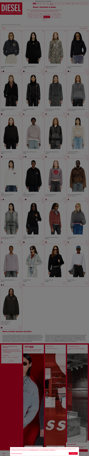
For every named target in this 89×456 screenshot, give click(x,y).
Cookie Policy (52, 450)
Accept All (73, 453)
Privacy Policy (45, 450)
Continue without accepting (16, 453)
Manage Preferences (34, 450)
